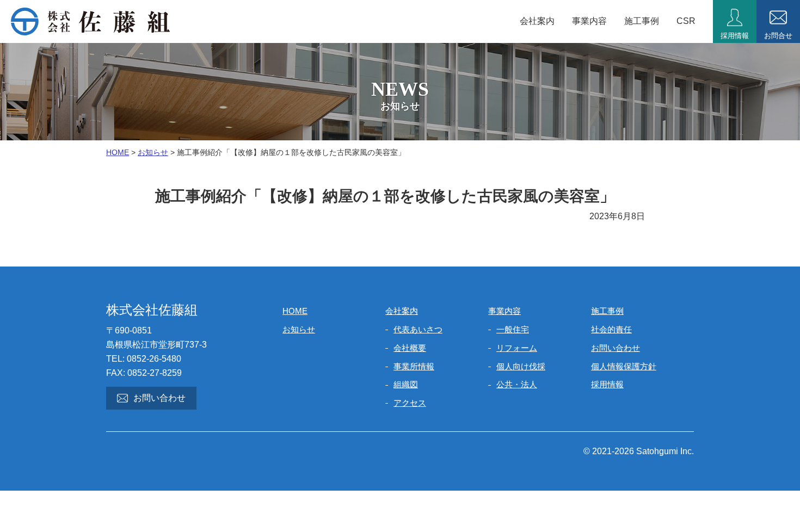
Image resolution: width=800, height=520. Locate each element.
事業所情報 (413, 366)
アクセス (409, 402)
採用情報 (607, 384)
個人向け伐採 (520, 366)
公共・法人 (516, 384)
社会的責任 (611, 329)
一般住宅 (512, 329)
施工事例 (641, 21)
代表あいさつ (417, 329)
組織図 (405, 384)
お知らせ (153, 152)
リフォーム (516, 347)
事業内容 (589, 21)
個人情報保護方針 (623, 366)
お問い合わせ (159, 398)
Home (117, 152)
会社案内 (537, 21)
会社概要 (409, 347)
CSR (686, 21)
